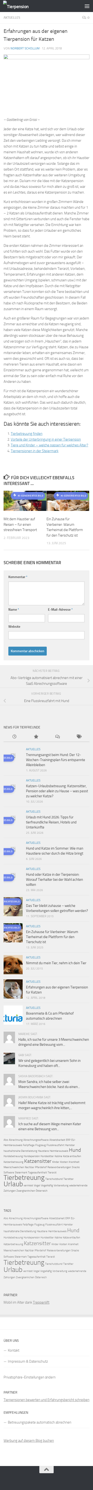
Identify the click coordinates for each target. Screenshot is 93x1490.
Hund (75, 1150)
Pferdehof (41, 1167)
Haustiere (43, 1151)
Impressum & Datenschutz (28, 1361)
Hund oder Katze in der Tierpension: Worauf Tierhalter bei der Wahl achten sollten (54, 879)
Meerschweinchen (14, 1167)
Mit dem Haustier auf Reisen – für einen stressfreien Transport (20, 524)
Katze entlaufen (72, 1156)
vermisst (28, 1185)
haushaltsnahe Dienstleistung (20, 1151)
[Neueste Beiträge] (14, 737)
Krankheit (74, 1162)
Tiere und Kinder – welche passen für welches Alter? (49, 445)
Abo (6, 1139)
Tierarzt (52, 1172)
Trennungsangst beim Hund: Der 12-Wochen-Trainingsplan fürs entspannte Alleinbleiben (55, 760)
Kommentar (17, 577)
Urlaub (13, 1184)
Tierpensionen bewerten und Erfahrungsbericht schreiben (46, 1400)
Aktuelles (12, 18)
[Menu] (87, 6)
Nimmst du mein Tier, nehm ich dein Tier (56, 963)
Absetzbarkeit (57, 1139)
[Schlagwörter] (78, 737)
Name (13, 610)
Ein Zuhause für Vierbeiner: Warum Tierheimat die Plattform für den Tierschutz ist (52, 937)
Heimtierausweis (59, 1151)
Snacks (76, 1167)
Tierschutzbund (54, 1179)
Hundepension (32, 1156)
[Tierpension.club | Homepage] (20, 6)
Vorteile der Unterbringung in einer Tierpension (46, 439)
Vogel (37, 1185)
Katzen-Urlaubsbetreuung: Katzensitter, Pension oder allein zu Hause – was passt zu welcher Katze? (57, 791)
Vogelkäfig (47, 1185)
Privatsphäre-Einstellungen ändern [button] (30, 1377)
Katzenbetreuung (13, 1162)
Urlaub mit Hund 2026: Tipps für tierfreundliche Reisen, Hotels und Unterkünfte (51, 822)
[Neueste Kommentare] (57, 737)
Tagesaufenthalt (37, 1172)
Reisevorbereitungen (59, 1167)
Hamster (70, 1145)
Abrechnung (16, 1139)
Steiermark (21, 1172)
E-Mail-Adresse (60, 610)
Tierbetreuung (24, 1177)
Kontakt (13, 1350)
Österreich (41, 1190)
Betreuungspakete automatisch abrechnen (39, 1422)
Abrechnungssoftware (36, 1139)
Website (14, 627)
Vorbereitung (61, 1185)
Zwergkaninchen (25, 1190)
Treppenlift (41, 1302)
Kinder (55, 1162)
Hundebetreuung (13, 1156)
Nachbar (29, 1167)
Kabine (58, 1156)
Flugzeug (40, 1145)
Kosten (64, 1162)
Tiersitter (68, 1179)
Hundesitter (47, 1156)
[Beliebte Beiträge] (35, 737)
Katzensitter (38, 1161)
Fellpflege (29, 1145)
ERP (68, 1139)
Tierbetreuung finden (26, 434)
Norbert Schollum (25, 48)
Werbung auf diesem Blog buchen (29, 1440)
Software (9, 1172)
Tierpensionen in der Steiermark (34, 451)
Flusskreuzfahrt (55, 1145)
